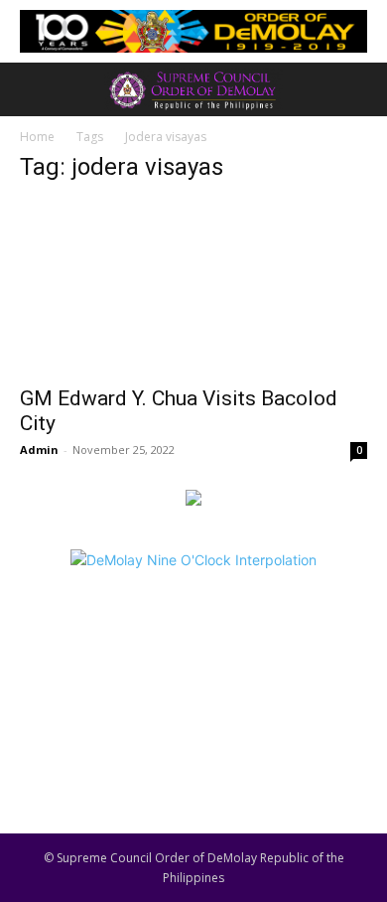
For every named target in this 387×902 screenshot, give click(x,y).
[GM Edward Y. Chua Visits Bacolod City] (193, 288)
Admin (39, 449)
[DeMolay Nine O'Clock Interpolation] (193, 668)
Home (37, 136)
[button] (33, 89)
